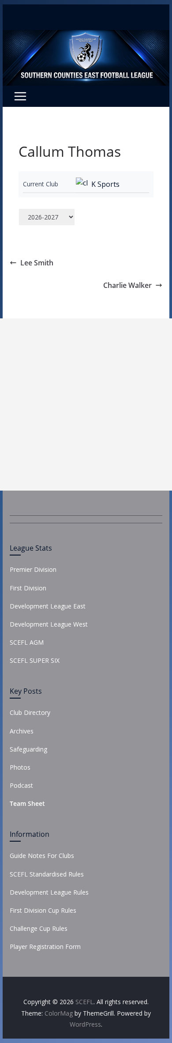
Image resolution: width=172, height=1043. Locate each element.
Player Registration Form (45, 946)
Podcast (21, 785)
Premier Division (33, 569)
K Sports (105, 184)
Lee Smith (36, 263)
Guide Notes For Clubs (42, 855)
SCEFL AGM (27, 642)
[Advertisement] (86, 404)
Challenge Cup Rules (38, 928)
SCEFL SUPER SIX (35, 660)
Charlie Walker (127, 285)
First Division (28, 588)
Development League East (48, 606)
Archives (22, 731)
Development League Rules (49, 892)
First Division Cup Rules (43, 910)
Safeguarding (28, 749)
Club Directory (30, 712)
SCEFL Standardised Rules (47, 874)
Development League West (49, 624)
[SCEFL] (86, 36)
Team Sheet (27, 803)
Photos (20, 767)
